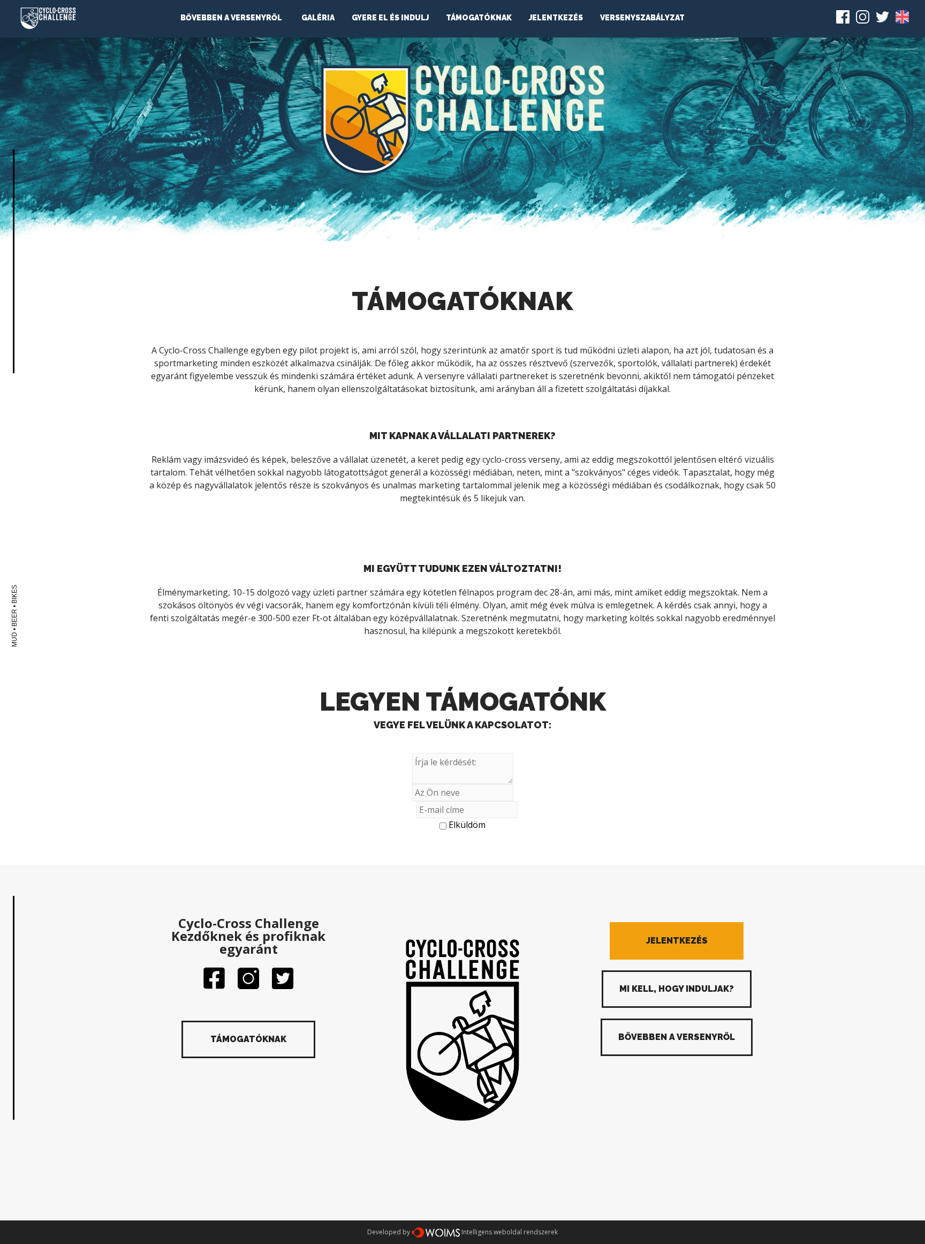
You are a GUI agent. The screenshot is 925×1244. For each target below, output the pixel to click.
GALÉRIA (318, 17)
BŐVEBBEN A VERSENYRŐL (231, 17)
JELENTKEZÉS (556, 17)
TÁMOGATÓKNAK (479, 17)
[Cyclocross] (48, 18)
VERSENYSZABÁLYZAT (642, 17)
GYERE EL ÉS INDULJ (390, 17)
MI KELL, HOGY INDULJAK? (676, 989)
